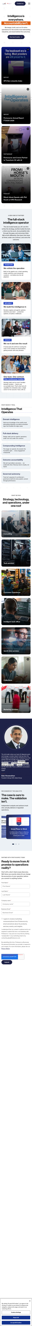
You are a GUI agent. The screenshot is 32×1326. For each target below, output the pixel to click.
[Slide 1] (13, 844)
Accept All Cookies (15, 1322)
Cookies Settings (16, 1312)
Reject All (16, 1317)
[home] (6, 3)
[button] (29, 3)
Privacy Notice (5, 948)
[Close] (30, 1301)
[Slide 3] (19, 844)
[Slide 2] (16, 844)
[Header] (16, 65)
